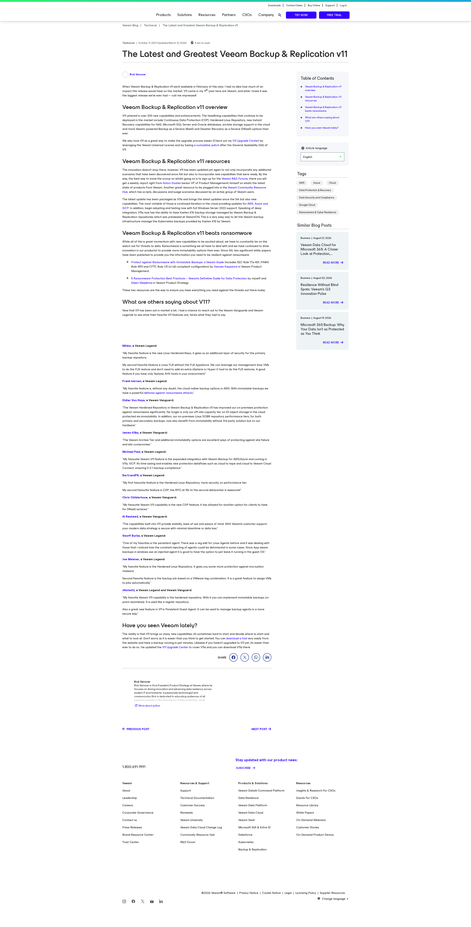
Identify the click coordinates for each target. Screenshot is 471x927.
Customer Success (192, 805)
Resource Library (307, 805)
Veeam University (191, 819)
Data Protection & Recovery (315, 190)
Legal (288, 893)
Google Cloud (307, 205)
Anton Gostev (172, 183)
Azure (316, 183)
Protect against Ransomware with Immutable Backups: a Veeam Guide (177, 262)
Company (266, 15)
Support (185, 790)
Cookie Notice (271, 893)
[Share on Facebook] (233, 657)
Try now (301, 15)
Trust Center (130, 842)
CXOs (247, 15)
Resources (207, 15)
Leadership (129, 797)
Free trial (334, 15)
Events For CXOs (307, 797)
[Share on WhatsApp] (256, 657)
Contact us (129, 819)
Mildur (126, 345)
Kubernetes (246, 842)
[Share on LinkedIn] (267, 657)
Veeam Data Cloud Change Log (201, 827)
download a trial (236, 638)
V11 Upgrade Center (245, 140)
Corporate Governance (137, 812)
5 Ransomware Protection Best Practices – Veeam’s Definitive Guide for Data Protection (189, 278)
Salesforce (245, 834)
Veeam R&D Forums (235, 178)
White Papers (305, 812)
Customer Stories (307, 827)
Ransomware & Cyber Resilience (317, 212)
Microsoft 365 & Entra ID (254, 827)
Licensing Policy (305, 893)
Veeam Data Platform (252, 805)
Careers (127, 805)
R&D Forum (187, 842)
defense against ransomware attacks (168, 392)
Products (163, 15)
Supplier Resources (332, 893)
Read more (331, 262)
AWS (301, 183)
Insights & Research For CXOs (315, 790)
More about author (149, 706)
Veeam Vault (246, 819)
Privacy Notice (248, 893)
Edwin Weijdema (141, 282)
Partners (229, 15)
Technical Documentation (197, 797)
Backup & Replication (252, 849)
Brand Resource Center (137, 834)
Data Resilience (248, 797)
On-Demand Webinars (311, 819)
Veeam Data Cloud (250, 812)
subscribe (244, 767)
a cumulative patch (206, 145)
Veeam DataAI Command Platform (261, 790)
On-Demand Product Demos (315, 834)
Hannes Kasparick (226, 266)
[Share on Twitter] (244, 657)
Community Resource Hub (197, 834)
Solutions (184, 15)
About (126, 790)
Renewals (186, 812)
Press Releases (132, 827)
